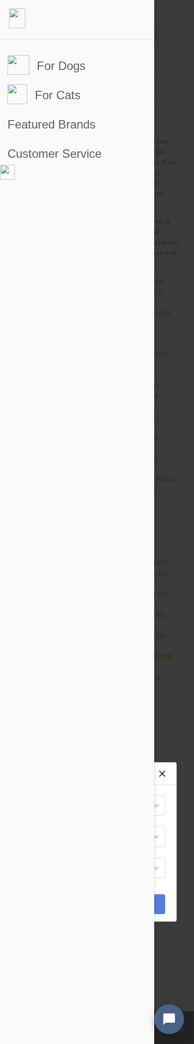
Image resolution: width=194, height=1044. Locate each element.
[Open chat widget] (169, 1019)
